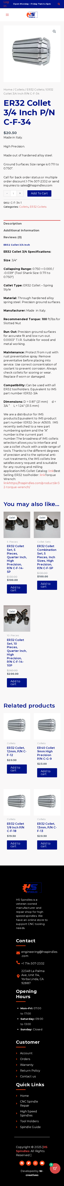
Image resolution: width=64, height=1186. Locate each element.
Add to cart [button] (15, 589)
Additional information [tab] (21, 230)
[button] (59, 4)
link (51, 471)
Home (8, 89)
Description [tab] (13, 223)
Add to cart (39, 193)
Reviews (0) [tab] (13, 237)
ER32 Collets (35, 89)
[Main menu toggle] (7, 14)
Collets (19, 89)
